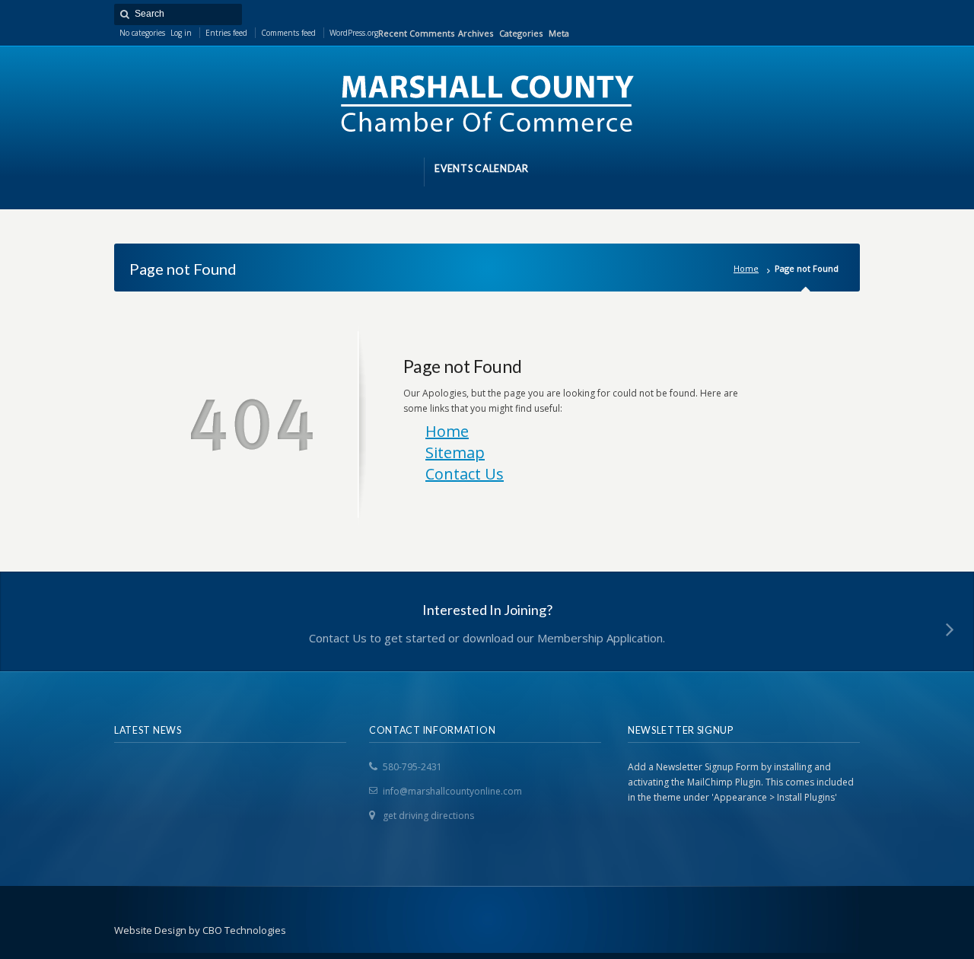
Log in (181, 32)
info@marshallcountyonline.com (452, 791)
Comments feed (288, 32)
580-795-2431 (412, 766)
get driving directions (428, 815)
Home (746, 268)
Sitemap (455, 452)
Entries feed (226, 32)
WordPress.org (353, 32)
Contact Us (464, 474)
